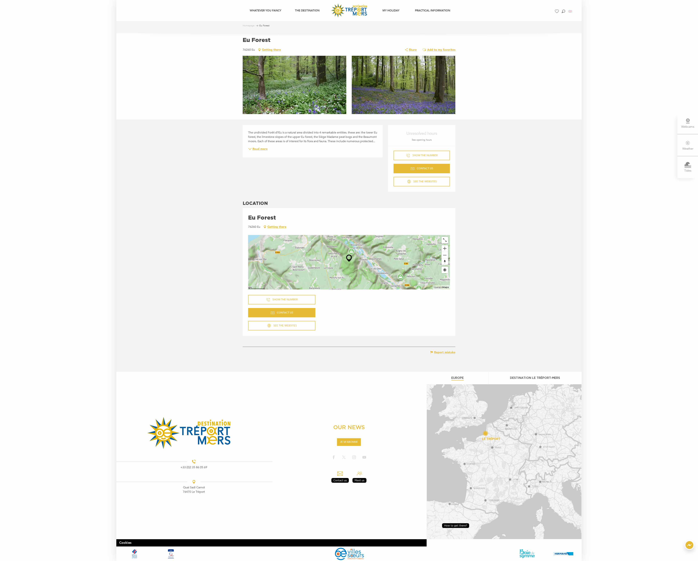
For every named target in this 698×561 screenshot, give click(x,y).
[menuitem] (265, 10)
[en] (570, 11)
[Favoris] (557, 11)
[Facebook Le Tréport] (334, 457)
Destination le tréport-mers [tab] (535, 377)
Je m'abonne (349, 442)
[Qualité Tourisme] (171, 553)
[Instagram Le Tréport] (354, 457)
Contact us (340, 480)
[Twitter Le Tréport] (344, 457)
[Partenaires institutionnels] (134, 553)
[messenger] (689, 549)
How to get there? (455, 525)
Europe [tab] (457, 377)
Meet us (359, 480)
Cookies (125, 542)
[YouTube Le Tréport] (364, 457)
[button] (563, 11)
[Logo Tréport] (193, 433)
